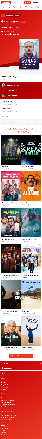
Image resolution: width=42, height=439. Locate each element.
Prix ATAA (4, 387)
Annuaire (20, 9)
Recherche (38, 9)
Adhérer (27, 2)
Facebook (8, 368)
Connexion (35, 2)
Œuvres (14, 9)
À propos (3, 9)
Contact (3, 430)
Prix (9, 9)
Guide (26, 9)
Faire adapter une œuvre (9, 415)
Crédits (3, 435)
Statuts (3, 389)
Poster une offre (6, 419)
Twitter (7, 373)
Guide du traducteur (7, 400)
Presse (3, 432)
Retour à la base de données (21, 356)
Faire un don (5, 428)
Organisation (5, 385)
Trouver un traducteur (8, 417)
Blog (6, 363)
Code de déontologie (8, 404)
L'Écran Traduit (6, 402)
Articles (31, 9)
